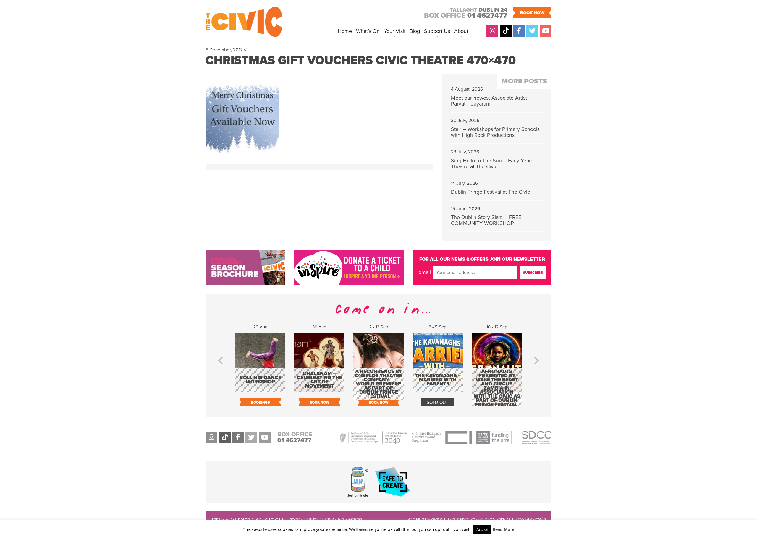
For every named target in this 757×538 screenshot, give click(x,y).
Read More (503, 529)
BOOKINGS (260, 402)
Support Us (437, 31)
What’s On (368, 31)
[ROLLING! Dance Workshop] (260, 389)
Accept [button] (482, 529)
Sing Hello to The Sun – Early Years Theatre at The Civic (492, 163)
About (461, 31)
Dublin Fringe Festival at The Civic (490, 192)
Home (345, 31)
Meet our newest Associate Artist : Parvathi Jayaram (490, 101)
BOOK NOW (532, 12)
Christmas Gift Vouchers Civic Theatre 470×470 (361, 60)
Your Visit (394, 31)
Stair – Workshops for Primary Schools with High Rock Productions (495, 132)
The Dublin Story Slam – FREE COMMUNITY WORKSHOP (486, 220)
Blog (415, 31)
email (424, 272)
